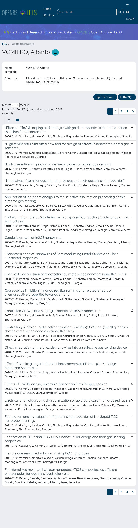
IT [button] (127, 5)
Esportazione (104, 97)
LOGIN (130, 19)
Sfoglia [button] (47, 15)
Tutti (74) (126, 97)
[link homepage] (20, 12)
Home (47, 9)
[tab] (9, 120)
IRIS (4, 44)
